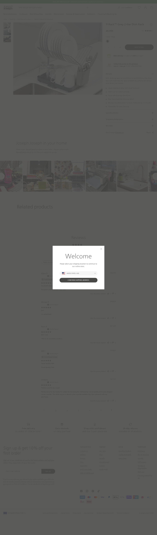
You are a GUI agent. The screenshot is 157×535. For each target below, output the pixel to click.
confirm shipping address (78, 280)
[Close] (101, 249)
